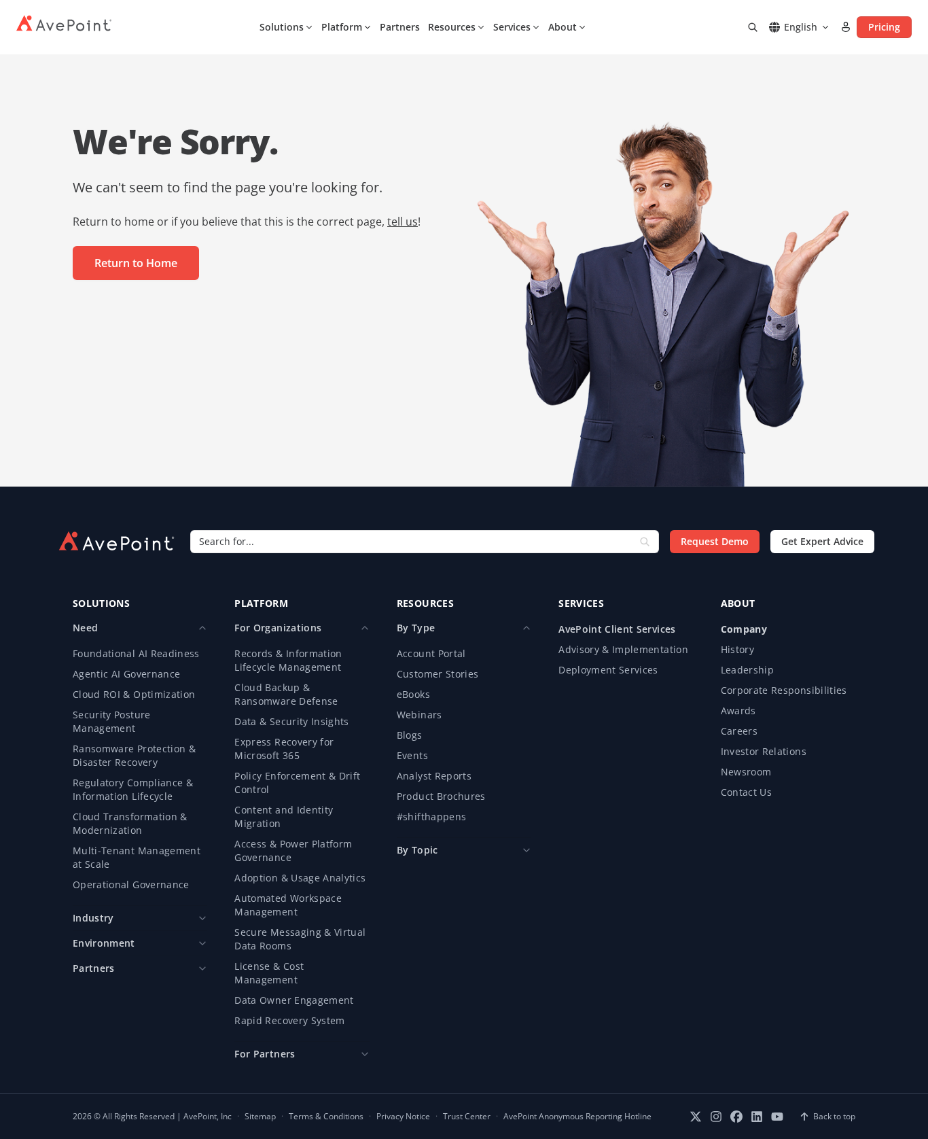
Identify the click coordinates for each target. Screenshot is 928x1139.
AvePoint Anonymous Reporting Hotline (577, 1116)
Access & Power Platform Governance (293, 850)
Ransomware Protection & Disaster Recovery (134, 755)
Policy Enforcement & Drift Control (297, 782)
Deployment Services (608, 669)
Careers (739, 730)
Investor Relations (763, 751)
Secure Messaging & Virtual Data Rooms (299, 939)
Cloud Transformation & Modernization (130, 823)
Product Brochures (441, 796)
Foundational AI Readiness (136, 653)
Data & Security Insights (291, 721)
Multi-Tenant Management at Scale (136, 857)
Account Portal (431, 653)
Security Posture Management (112, 721)
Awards (738, 710)
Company (744, 629)
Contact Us (746, 792)
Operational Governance (131, 884)
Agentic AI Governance (126, 673)
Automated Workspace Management (288, 905)
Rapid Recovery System (289, 1020)
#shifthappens (432, 816)
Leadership (747, 669)
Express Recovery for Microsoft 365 (284, 748)
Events (412, 755)
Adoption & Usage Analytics (299, 877)
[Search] (753, 27)
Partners (400, 26)
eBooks (413, 694)
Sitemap (260, 1116)
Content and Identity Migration (283, 816)
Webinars (419, 714)
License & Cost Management (269, 973)
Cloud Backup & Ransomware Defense (286, 694)
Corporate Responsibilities (784, 690)
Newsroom (746, 771)
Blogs (410, 735)
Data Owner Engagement (293, 1000)
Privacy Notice (403, 1116)
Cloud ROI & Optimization (134, 694)
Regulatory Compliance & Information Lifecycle (133, 789)
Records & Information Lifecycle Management (288, 660)
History (737, 649)
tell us (402, 221)
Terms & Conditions (326, 1116)
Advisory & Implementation (623, 649)
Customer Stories (438, 673)
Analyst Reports (434, 775)
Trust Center (466, 1116)
